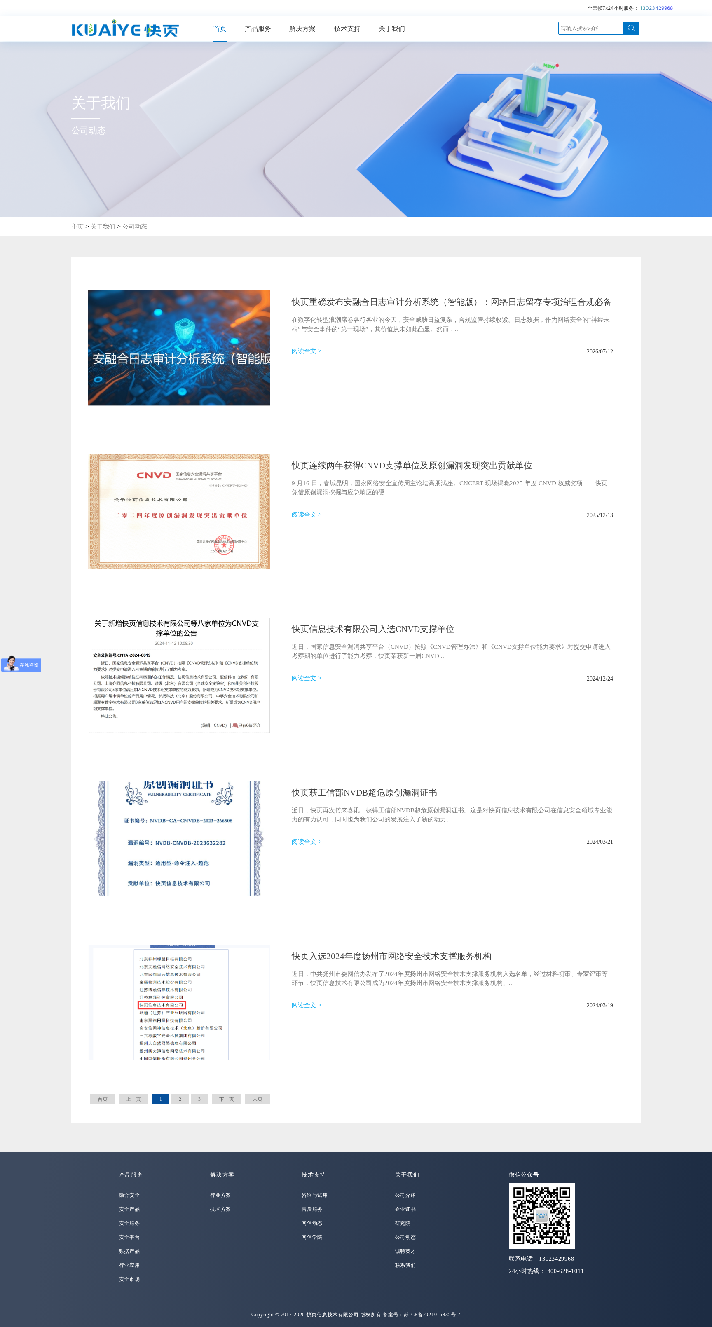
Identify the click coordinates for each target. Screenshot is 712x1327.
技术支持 (347, 28)
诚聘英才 (405, 1251)
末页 (257, 1099)
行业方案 (220, 1195)
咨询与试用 (315, 1195)
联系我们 (405, 1265)
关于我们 (392, 28)
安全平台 (129, 1237)
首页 (220, 28)
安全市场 (129, 1279)
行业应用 (129, 1265)
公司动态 (134, 226)
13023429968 (656, 8)
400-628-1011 (566, 1271)
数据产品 (129, 1251)
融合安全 (129, 1195)
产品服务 (258, 28)
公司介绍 (405, 1195)
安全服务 (129, 1223)
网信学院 (312, 1237)
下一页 (226, 1099)
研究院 (403, 1223)
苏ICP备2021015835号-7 (432, 1315)
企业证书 (405, 1209)
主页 (77, 226)
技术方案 (220, 1209)
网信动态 (312, 1223)
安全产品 (129, 1209)
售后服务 (312, 1209)
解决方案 (302, 28)
